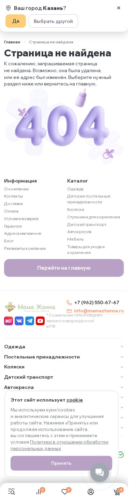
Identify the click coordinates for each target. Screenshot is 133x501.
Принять (61, 463)
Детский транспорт (86, 224)
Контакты (13, 196)
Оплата (11, 211)
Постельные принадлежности (42, 357)
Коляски (75, 209)
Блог (9, 240)
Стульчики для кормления (93, 216)
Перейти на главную (64, 268)
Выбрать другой (53, 21)
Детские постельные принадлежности (88, 198)
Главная (12, 41)
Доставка (13, 203)
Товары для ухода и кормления (86, 249)
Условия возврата (21, 218)
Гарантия (13, 226)
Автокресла (79, 231)
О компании (16, 188)
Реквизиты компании (25, 248)
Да (15, 21)
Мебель (75, 239)
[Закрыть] (118, 8)
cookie (74, 400)
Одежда (75, 188)
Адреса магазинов (22, 233)
